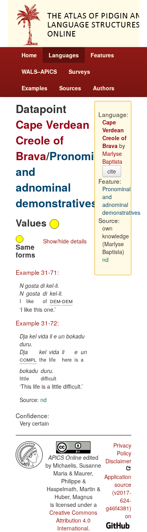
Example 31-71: (37, 272)
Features (102, 55)
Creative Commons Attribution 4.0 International (73, 520)
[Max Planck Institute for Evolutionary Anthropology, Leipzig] (29, 454)
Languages (64, 55)
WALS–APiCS (39, 71)
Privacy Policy (122, 449)
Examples (34, 88)
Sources (70, 88)
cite (111, 171)
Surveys (79, 71)
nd (43, 400)
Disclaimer (118, 461)
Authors (103, 88)
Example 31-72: (37, 322)
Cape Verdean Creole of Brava (52, 140)
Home (29, 55)
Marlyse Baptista (112, 157)
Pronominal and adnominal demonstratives (63, 179)
